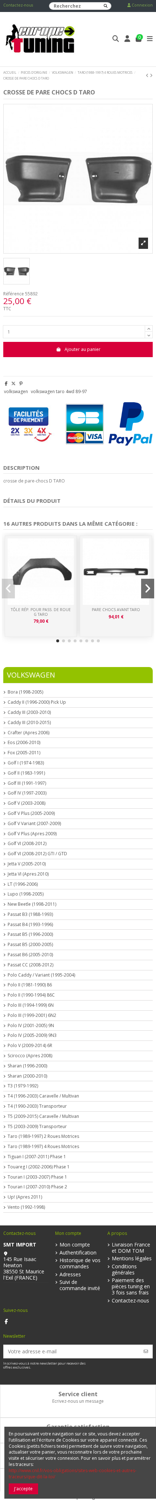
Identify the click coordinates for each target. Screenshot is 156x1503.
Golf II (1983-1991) (26, 773)
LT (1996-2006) (23, 884)
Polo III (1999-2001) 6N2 (32, 1015)
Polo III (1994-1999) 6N (31, 1005)
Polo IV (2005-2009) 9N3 (32, 1035)
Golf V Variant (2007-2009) (34, 824)
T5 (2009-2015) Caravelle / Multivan (43, 1116)
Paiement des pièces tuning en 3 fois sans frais (131, 1286)
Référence (13, 294)
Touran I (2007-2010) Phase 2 (37, 1187)
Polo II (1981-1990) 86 (30, 985)
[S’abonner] (145, 1351)
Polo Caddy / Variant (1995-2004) (41, 975)
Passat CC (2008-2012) (30, 965)
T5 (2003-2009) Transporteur (37, 1127)
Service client (78, 1394)
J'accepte (23, 1489)
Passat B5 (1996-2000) (30, 934)
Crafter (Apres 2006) (28, 733)
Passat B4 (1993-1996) (30, 925)
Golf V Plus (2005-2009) (31, 813)
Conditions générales (124, 1270)
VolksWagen (31, 675)
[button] (57, 640)
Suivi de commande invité (79, 1285)
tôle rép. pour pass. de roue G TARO (41, 612)
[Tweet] (13, 383)
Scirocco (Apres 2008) (30, 1056)
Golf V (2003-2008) (26, 803)
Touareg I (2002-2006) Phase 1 (39, 1167)
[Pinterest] (20, 383)
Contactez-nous (18, 5)
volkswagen (16, 391)
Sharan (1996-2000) (27, 1066)
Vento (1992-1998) (26, 1207)
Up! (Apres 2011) (25, 1197)
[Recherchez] (105, 6)
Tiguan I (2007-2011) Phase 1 (37, 1157)
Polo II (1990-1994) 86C (31, 995)
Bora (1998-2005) (25, 692)
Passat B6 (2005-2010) (30, 955)
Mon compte (74, 1245)
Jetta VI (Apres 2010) (28, 874)
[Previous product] (148, 75)
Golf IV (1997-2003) (27, 793)
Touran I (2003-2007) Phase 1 (37, 1177)
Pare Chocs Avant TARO (116, 609)
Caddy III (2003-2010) (29, 712)
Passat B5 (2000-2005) (30, 945)
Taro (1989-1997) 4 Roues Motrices (43, 1147)
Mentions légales (132, 1259)
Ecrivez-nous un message (78, 1401)
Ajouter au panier (82, 349)
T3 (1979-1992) (23, 1086)
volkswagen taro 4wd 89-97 (59, 391)
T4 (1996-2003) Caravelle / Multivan (43, 1096)
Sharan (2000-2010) (27, 1076)
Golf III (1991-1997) (27, 783)
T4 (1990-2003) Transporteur (37, 1106)
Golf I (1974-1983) (26, 763)
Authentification (78, 1253)
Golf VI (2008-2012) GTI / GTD (37, 854)
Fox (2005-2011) (24, 753)
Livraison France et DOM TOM (131, 1248)
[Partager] (6, 383)
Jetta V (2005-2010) (27, 864)
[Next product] (151, 75)
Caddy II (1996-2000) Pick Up (37, 702)
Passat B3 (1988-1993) (30, 914)
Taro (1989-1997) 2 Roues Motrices (43, 1136)
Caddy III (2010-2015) (29, 723)
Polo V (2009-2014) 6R (30, 1046)
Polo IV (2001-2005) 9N (31, 1026)
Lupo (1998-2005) (26, 894)
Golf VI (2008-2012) (27, 844)
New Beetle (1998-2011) (32, 904)
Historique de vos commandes (79, 1263)
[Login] (127, 39)
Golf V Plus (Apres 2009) (32, 834)
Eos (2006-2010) (24, 743)
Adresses (70, 1275)
